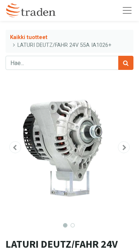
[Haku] (125, 63)
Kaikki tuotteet (28, 37)
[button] (15, 147)
